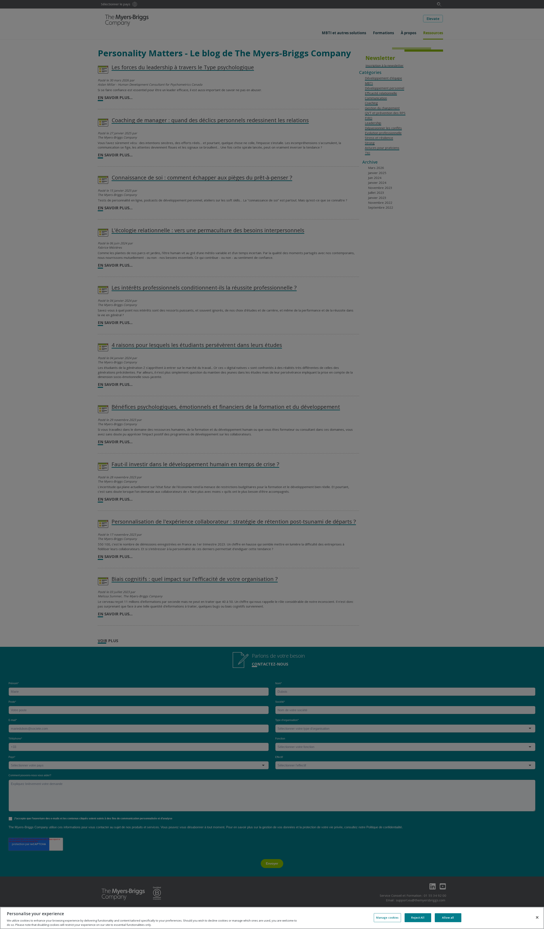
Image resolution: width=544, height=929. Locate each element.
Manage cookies (387, 917)
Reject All (417, 917)
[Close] (537, 917)
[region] (272, 918)
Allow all (448, 917)
